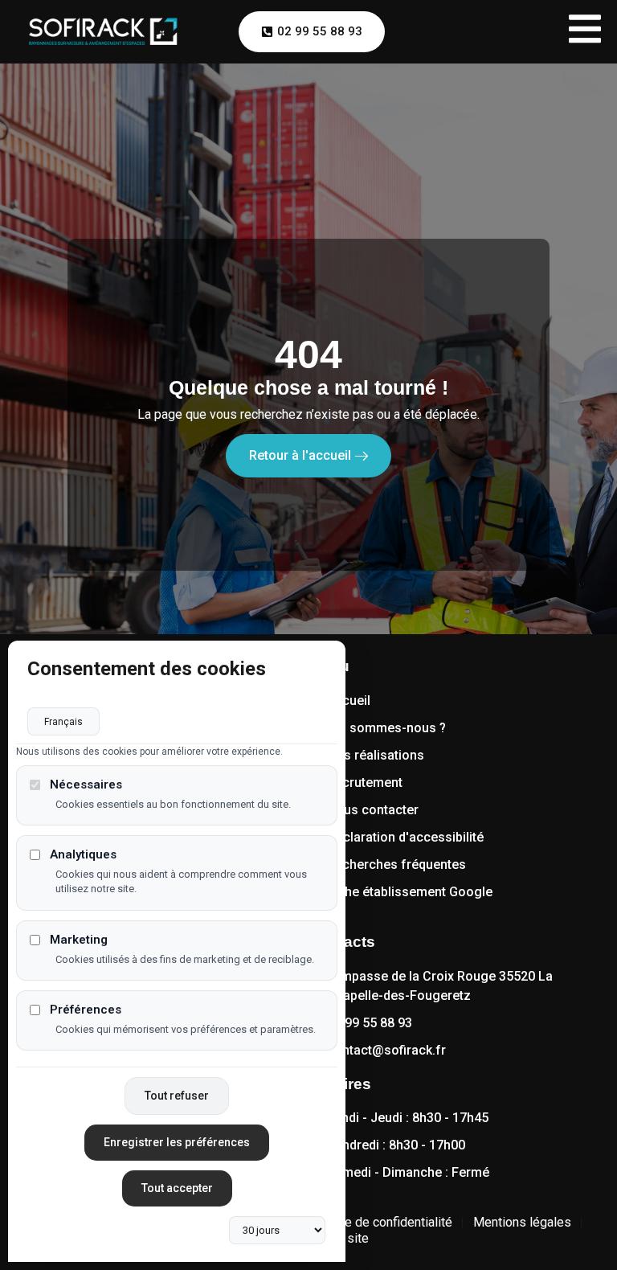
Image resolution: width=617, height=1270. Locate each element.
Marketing (79, 940)
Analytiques (83, 855)
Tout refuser (177, 1095)
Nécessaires (86, 785)
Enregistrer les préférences (177, 1142)
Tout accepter (177, 1188)
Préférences (85, 1010)
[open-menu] (585, 31)
